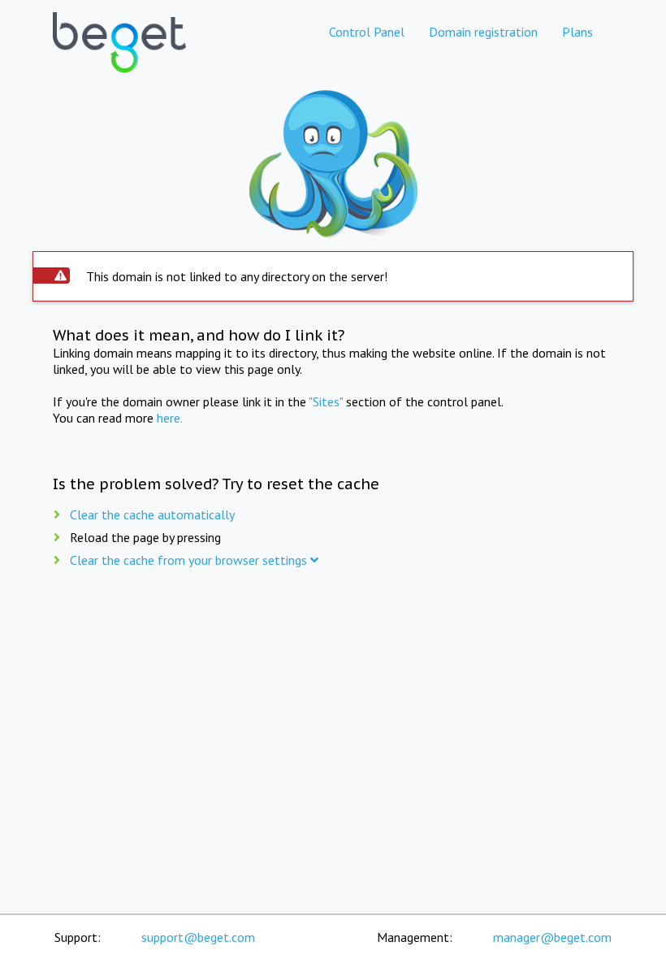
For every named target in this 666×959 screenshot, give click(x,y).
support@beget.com (198, 937)
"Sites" (326, 401)
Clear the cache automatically (152, 514)
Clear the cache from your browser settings (190, 560)
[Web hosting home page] (119, 56)
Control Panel (366, 32)
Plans (577, 32)
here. (170, 418)
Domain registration (483, 32)
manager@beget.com (552, 937)
